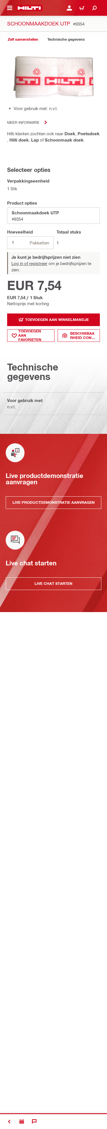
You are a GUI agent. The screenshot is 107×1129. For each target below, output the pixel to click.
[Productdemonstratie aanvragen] (21, 1121)
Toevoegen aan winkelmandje (57, 319)
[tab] (23, 39)
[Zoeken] (94, 8)
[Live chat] (34, 1121)
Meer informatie (23, 122)
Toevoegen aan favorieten (29, 335)
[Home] (29, 8)
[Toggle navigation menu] (9, 8)
